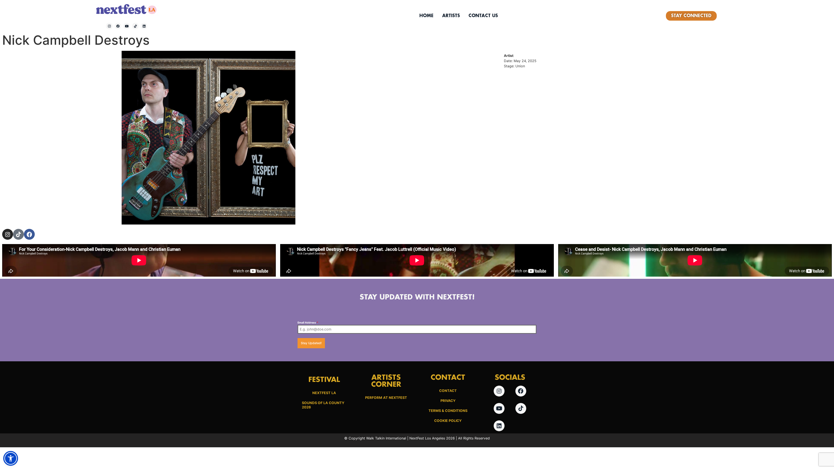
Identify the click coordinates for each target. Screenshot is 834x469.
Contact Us (483, 15)
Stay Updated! (311, 343)
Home (426, 15)
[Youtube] (126, 26)
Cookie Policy (448, 420)
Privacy (448, 400)
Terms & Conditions (448, 410)
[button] (10, 458)
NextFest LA (324, 393)
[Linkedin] (144, 26)
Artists (451, 15)
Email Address (308, 322)
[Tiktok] (135, 26)
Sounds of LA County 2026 (323, 405)
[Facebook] (118, 26)
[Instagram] (109, 26)
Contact (448, 390)
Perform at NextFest (386, 397)
